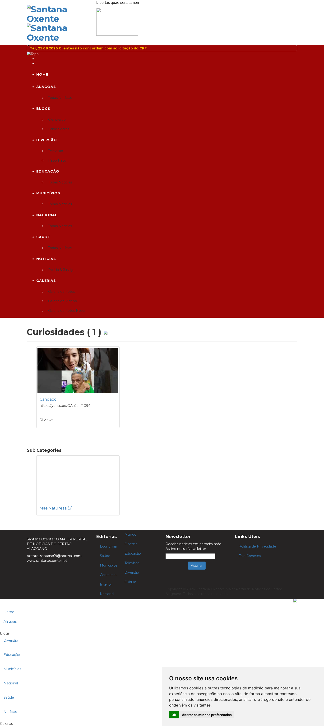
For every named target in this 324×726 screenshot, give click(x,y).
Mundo (130, 534)
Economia (108, 546)
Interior (106, 584)
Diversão (46, 140)
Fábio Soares (58, 129)
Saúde (43, 237)
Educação (47, 171)
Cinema (131, 544)
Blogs (43, 108)
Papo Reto (57, 160)
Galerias (46, 281)
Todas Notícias (60, 98)
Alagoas (46, 87)
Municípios (48, 193)
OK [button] (173, 715)
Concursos (108, 575)
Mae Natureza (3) (56, 508)
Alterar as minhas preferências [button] (207, 715)
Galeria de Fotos (61, 291)
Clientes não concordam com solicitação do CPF (103, 48)
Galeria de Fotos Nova (66, 310)
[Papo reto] (117, 21)
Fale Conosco (250, 556)
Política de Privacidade (257, 546)
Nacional (46, 215)
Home (42, 74)
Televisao (55, 151)
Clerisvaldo (57, 119)
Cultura (130, 582)
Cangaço (48, 399)
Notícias (46, 259)
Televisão (132, 563)
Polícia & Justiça (61, 270)
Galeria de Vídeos (62, 301)
